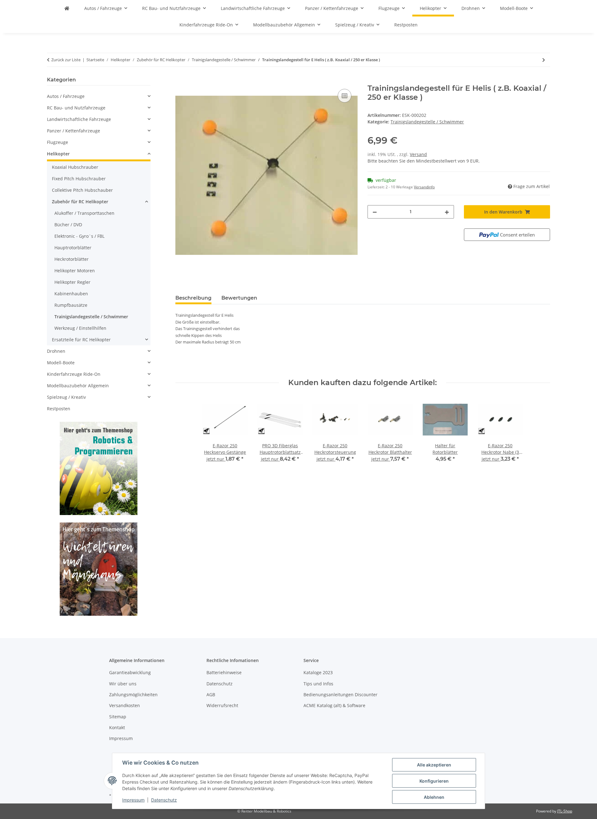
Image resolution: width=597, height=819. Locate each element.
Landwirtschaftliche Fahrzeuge (79, 119)
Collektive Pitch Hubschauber (82, 190)
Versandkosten (124, 705)
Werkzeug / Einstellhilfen (80, 328)
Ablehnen (434, 797)
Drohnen (56, 351)
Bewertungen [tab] (239, 298)
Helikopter (58, 154)
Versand (418, 154)
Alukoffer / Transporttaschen (84, 213)
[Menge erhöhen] (447, 211)
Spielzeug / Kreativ (66, 397)
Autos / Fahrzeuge (66, 96)
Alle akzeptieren (434, 764)
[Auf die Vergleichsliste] (344, 96)
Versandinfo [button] (424, 187)
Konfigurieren (434, 781)
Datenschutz (164, 800)
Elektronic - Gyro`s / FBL (79, 236)
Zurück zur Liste (66, 59)
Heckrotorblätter (71, 259)
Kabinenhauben (71, 294)
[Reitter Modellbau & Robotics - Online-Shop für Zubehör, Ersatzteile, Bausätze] (67, 8)
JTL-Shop (564, 811)
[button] (98, 96)
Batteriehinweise (224, 672)
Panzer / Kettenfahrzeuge (73, 131)
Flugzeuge (57, 142)
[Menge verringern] (375, 211)
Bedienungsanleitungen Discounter (340, 694)
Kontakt (117, 727)
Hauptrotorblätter (72, 248)
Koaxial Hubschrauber (75, 167)
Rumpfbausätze (70, 305)
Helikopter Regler (72, 282)
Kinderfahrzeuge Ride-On (73, 374)
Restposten (58, 409)
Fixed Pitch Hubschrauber (79, 179)
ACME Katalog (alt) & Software (334, 705)
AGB (210, 694)
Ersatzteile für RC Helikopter (81, 340)
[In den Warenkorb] (180, 80)
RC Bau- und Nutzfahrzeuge (76, 108)
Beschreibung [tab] (193, 298)
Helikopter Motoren (74, 271)
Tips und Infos (318, 684)
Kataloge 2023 (318, 672)
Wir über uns (123, 684)
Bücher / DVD (68, 225)
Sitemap (117, 717)
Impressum (133, 800)
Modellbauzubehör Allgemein (78, 386)
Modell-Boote (61, 363)
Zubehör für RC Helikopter (80, 202)
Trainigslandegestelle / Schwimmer (427, 122)
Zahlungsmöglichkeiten (133, 694)
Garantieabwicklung (130, 672)
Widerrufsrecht (222, 705)
